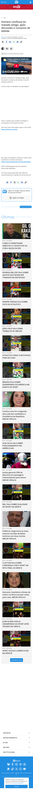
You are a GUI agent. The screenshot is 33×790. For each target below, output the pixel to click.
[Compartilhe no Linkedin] (10, 42)
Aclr (5, 17)
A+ (7, 48)
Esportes (7, 733)
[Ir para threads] (24, 764)
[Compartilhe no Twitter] (3, 42)
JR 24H (5, 743)
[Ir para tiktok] (12, 769)
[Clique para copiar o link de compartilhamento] (21, 42)
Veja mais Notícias (16, 660)
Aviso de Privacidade (18, 783)
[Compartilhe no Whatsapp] (14, 42)
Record (6, 747)
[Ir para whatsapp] (20, 769)
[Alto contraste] (2, 48)
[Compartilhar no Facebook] (6, 42)
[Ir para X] (16, 769)
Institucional (9, 752)
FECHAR (16, 786)
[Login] (30, 2)
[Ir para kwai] (20, 764)
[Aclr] (16, 7)
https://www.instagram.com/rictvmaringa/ (16, 162)
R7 (1, 17)
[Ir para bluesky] (8, 764)
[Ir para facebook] (12, 764)
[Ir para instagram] (16, 764)
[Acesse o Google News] (17, 42)
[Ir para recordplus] (8, 769)
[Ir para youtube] (24, 769)
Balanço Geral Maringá (25, 206)
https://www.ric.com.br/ (9, 129)
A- (11, 48)
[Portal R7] (16, 2)
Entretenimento (10, 738)
